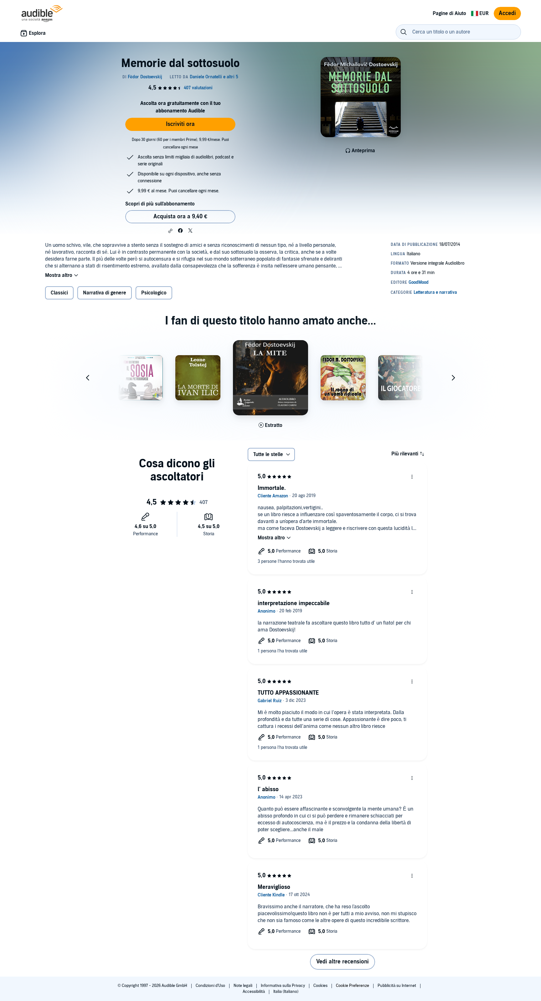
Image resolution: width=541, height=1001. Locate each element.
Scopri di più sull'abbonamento (160, 204)
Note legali (243, 985)
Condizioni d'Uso (211, 985)
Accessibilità (254, 991)
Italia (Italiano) (285, 991)
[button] (170, 230)
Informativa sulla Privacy (283, 985)
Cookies (320, 985)
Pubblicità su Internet (397, 985)
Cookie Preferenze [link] (352, 985)
